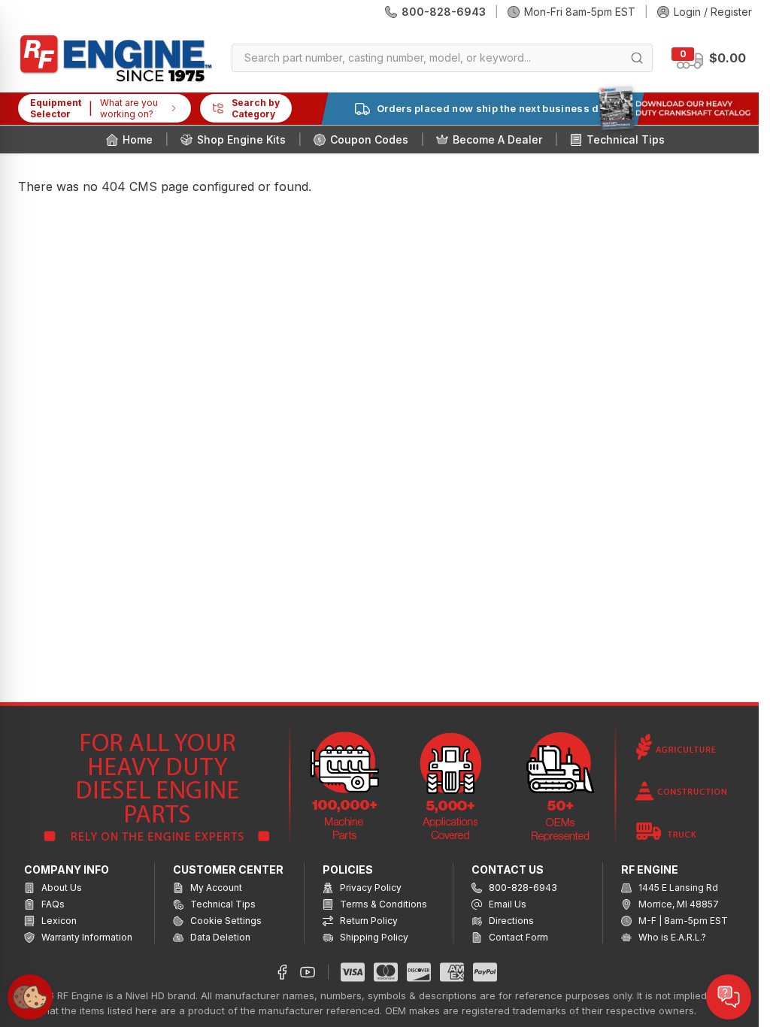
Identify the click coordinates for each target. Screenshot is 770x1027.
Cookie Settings (225, 920)
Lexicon (58, 920)
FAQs (52, 904)
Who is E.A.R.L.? (671, 937)
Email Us (506, 904)
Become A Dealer (497, 139)
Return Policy (368, 920)
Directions (510, 920)
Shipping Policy (373, 937)
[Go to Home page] (116, 58)
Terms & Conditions (382, 904)
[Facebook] (282, 972)
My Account (215, 887)
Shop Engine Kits (241, 139)
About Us (60, 887)
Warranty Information (85, 937)
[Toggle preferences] (30, 996)
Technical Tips (626, 139)
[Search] (637, 58)
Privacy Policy (370, 887)
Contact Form (517, 937)
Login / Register (713, 11)
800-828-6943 (444, 11)
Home (138, 139)
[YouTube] (307, 972)
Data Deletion (219, 937)
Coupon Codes (369, 139)
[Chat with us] (728, 996)
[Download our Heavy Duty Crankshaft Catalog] (674, 108)
